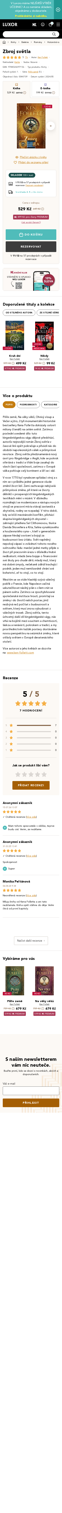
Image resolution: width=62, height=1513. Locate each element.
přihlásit (31, 1102)
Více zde (31, 817)
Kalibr (17, 62)
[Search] (54, 34)
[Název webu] (10, 24)
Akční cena (39, 348)
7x (26, 57)
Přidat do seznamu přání (33, 162)
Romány (38, 42)
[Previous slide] (11, 126)
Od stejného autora (19, 312)
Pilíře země (33, 71)
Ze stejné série (49, 312)
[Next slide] (50, 126)
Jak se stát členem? (31, 222)
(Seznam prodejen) (34, 185)
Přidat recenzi (31, 785)
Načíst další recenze (29, 940)
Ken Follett (43, 57)
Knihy (13, 42)
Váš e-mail (9, 1083)
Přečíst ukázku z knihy (33, 157)
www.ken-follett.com (20, 652)
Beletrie (25, 42)
